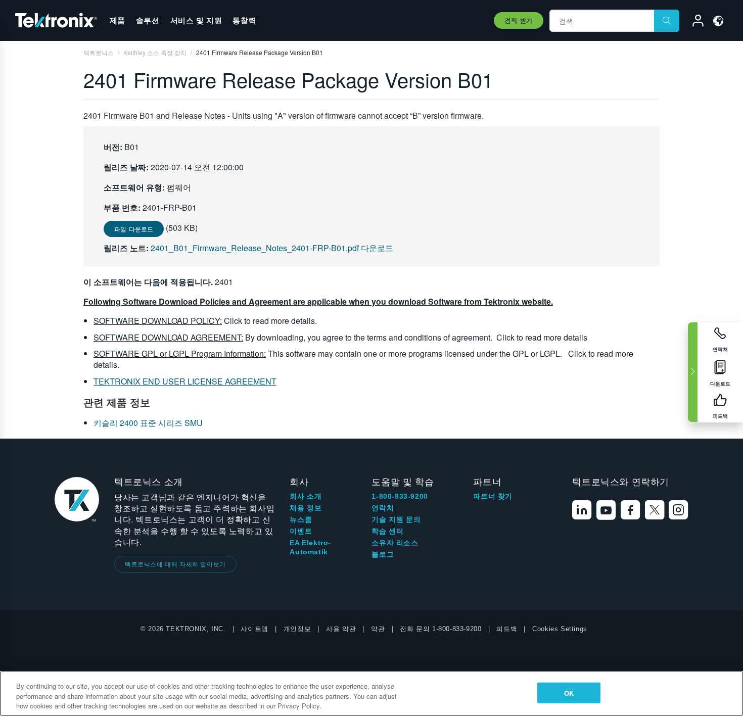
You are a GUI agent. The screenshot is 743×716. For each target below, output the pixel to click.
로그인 (693, 22)
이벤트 (301, 531)
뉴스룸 (301, 519)
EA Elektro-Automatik (310, 547)
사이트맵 (254, 629)
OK (569, 692)
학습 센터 (387, 531)
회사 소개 (305, 496)
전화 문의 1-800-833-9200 (440, 629)
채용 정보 (305, 508)
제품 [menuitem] (117, 20)
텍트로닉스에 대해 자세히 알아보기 (175, 563)
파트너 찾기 (493, 496)
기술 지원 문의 (396, 519)
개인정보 (297, 629)
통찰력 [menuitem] (244, 20)
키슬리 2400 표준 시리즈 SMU (148, 422)
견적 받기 (518, 20)
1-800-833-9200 (400, 496)
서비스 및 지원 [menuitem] (196, 20)
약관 (378, 629)
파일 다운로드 (133, 228)
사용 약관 (341, 629)
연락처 (383, 508)
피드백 (506, 629)
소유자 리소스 (395, 543)
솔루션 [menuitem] (148, 20)
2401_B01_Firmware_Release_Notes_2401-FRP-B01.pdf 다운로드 (272, 248)
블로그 (383, 554)
